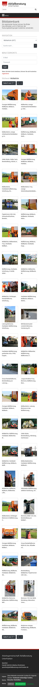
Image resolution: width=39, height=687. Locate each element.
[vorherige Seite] (18, 83)
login (5, 67)
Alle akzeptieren (20, 684)
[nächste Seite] (21, 83)
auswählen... (31, 684)
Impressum (5, 676)
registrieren (5, 73)
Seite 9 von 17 (8, 83)
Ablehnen (11, 684)
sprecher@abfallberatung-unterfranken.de (15, 667)
